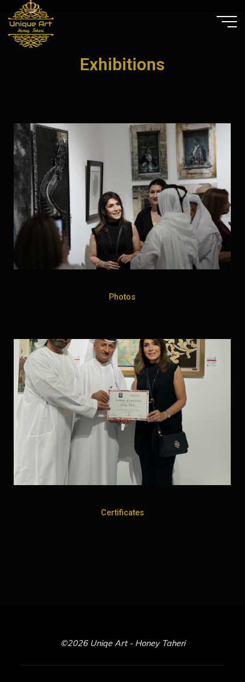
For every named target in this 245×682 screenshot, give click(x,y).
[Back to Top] (200, 637)
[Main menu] (227, 21)
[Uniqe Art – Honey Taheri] (31, 23)
